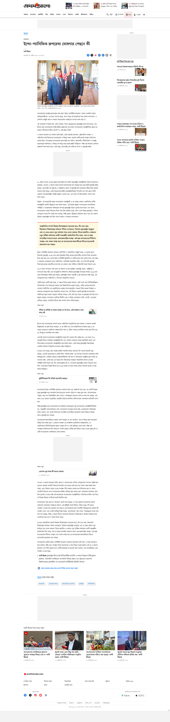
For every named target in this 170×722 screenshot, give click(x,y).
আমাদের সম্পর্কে (61, 703)
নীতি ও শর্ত (88, 703)
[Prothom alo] (37, 5)
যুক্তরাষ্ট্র (81, 584)
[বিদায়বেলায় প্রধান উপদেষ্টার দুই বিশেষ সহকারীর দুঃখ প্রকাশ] (140, 88)
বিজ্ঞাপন (71, 703)
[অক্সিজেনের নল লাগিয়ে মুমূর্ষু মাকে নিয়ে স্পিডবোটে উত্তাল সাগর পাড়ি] (124, 6)
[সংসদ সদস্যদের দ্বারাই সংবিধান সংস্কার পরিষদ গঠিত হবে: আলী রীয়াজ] (140, 148)
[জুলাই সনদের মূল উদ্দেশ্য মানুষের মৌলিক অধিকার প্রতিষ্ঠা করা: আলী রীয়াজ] (131, 640)
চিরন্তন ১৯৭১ (129, 681)
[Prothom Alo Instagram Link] (36, 695)
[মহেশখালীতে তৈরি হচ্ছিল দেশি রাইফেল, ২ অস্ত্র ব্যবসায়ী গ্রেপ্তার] (69, 6)
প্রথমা (45, 685)
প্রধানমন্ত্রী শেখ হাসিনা (68, 584)
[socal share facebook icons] (88, 56)
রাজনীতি (40, 14)
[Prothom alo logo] (33, 674)
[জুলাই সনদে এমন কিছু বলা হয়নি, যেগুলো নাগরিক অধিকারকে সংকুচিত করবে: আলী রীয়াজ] (69, 640)
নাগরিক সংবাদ (28, 681)
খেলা (64, 14)
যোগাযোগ (97, 703)
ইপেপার (26, 685)
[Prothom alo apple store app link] (139, 695)
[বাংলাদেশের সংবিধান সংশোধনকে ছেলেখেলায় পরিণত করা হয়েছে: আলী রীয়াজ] (100, 640)
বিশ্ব (46, 14)
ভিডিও (91, 14)
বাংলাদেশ (33, 14)
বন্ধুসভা (107, 681)
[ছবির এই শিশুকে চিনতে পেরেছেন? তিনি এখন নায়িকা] (97, 6)
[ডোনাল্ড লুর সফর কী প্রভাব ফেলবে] (93, 473)
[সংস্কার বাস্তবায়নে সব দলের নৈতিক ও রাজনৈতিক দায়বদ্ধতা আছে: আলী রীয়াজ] (140, 132)
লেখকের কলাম (53, 584)
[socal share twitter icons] (92, 56)
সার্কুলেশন (79, 703)
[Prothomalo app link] (125, 695)
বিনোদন (70, 14)
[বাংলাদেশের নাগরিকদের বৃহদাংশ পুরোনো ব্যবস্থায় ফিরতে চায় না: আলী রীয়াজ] (38, 640)
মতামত (58, 14)
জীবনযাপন (84, 14)
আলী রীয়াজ (91, 584)
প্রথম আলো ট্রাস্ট (89, 681)
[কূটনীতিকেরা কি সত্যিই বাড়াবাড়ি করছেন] (93, 380)
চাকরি (77, 14)
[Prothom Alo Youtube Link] (41, 695)
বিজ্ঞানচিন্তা (68, 681)
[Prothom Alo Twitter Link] (31, 695)
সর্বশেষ (26, 14)
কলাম (26, 33)
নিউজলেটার (106, 703)
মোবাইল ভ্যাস (68, 685)
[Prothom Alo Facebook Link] (26, 695)
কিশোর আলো (48, 681)
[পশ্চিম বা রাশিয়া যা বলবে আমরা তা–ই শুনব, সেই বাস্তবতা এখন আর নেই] (93, 311)
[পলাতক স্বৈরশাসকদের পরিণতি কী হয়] (140, 72)
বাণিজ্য (52, 14)
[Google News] (46, 695)
